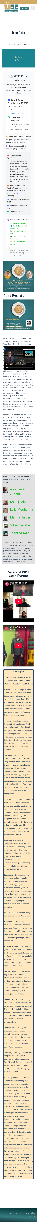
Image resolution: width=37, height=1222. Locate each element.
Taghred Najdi (20, 533)
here (17, 193)
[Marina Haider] (5, 518)
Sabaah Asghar (20, 525)
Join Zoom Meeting (18, 113)
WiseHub (24, 8)
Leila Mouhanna (21, 509)
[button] (3, 2)
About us (19, 1213)
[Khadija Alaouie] (5, 502)
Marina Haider (20, 517)
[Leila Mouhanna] (5, 510)
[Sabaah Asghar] (5, 526)
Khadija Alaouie (21, 502)
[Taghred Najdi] (5, 533)
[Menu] (33, 8)
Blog (33, 1213)
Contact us (31, 1216)
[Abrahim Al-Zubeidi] (5, 490)
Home (11, 1213)
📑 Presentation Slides (18, 223)
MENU (7, 3)
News (27, 1213)
